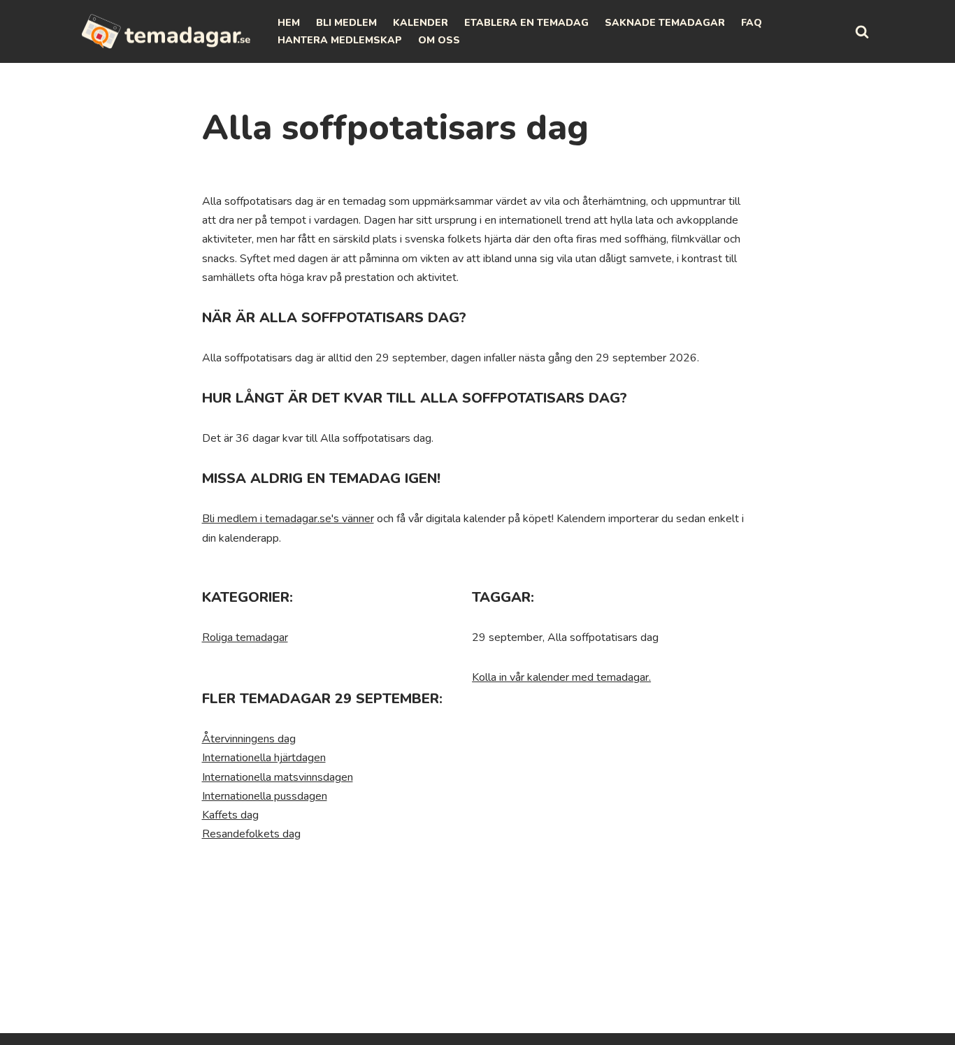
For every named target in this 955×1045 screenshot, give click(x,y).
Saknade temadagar (665, 22)
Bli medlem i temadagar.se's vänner (288, 518)
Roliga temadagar (245, 637)
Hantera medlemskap (340, 40)
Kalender (420, 22)
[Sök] (862, 31)
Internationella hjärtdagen (264, 757)
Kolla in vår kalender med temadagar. (561, 677)
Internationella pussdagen (264, 796)
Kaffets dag (230, 815)
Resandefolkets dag (251, 834)
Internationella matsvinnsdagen (277, 777)
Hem (289, 22)
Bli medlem (346, 22)
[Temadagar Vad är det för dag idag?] (166, 31)
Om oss (439, 40)
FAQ (751, 22)
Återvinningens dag (249, 739)
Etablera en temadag (526, 22)
